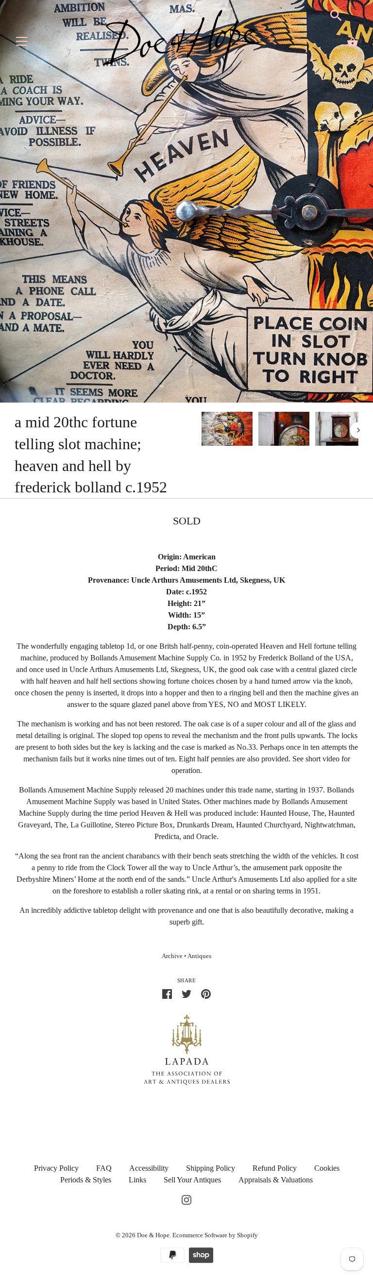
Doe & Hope (153, 1235)
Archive (172, 956)
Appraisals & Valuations (275, 1180)
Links (137, 1180)
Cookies (326, 1168)
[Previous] (201, 430)
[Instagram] (186, 1199)
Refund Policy (275, 1168)
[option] (227, 430)
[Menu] (22, 43)
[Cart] (352, 42)
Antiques (199, 956)
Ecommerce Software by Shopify (215, 1235)
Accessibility (149, 1168)
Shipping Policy (210, 1168)
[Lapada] (187, 1049)
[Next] (358, 430)
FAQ (104, 1168)
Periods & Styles (85, 1180)
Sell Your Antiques (192, 1180)
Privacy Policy (56, 1168)
